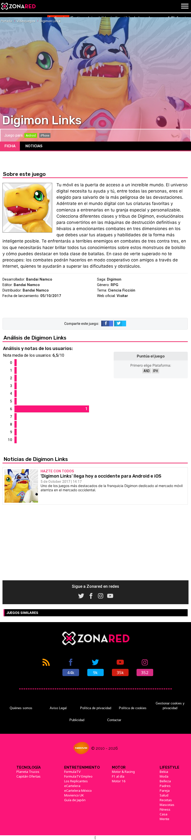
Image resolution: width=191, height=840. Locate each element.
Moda (164, 776)
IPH (155, 371)
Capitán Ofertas (28, 776)
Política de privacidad (95, 708)
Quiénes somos (21, 708)
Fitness (165, 809)
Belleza (165, 781)
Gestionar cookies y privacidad (170, 705)
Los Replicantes (76, 781)
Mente (164, 819)
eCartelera (72, 786)
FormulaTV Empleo (78, 776)
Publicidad (76, 720)
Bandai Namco (39, 279)
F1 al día (118, 776)
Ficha (9, 146)
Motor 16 (119, 781)
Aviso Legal (58, 708)
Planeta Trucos (27, 771)
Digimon (114, 279)
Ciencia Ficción (121, 290)
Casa (163, 814)
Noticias (34, 146)
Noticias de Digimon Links (35, 459)
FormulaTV (72, 771)
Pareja (165, 790)
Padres (165, 786)
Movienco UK (74, 795)
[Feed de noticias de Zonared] (46, 667)
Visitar (122, 296)
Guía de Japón (75, 800)
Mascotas (167, 804)
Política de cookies (132, 708)
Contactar (114, 720)
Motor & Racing (123, 771)
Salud (164, 795)
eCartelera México (78, 790)
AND (146, 371)
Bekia (164, 771)
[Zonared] (18, 6)
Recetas (166, 800)
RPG (114, 285)
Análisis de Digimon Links (34, 338)
